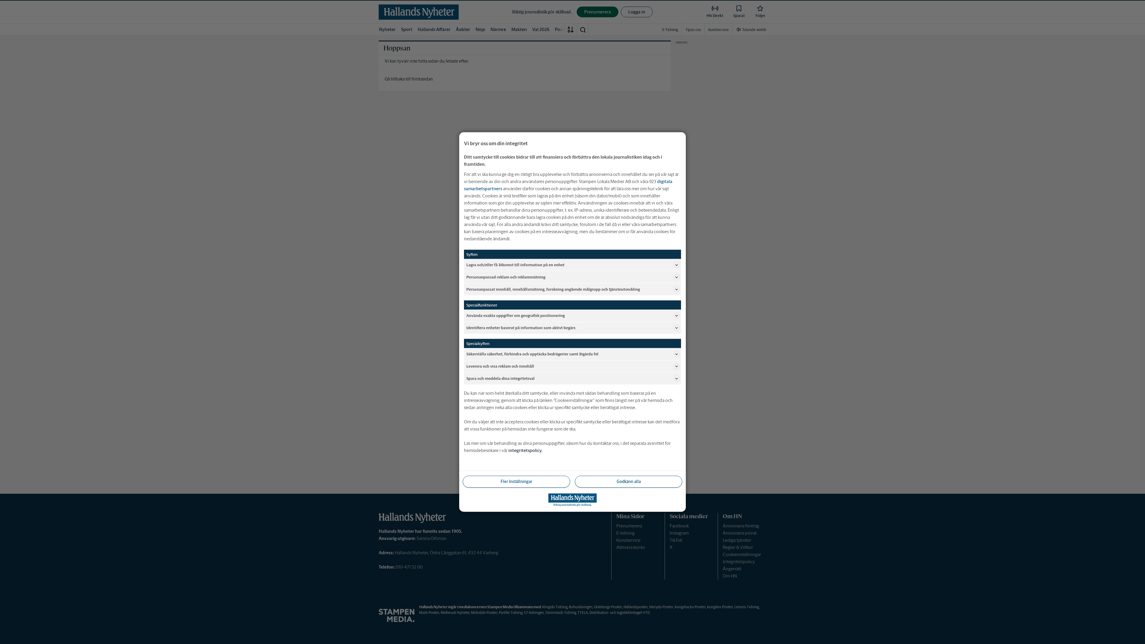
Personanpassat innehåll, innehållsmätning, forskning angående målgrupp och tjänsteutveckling (553, 289)
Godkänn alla (629, 481)
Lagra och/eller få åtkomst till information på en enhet (515, 264)
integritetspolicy (525, 450)
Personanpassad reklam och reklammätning (505, 276)
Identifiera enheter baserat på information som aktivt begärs (520, 327)
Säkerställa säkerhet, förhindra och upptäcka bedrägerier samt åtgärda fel (532, 353)
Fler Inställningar (516, 481)
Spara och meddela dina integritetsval (500, 378)
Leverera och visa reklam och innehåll (500, 366)
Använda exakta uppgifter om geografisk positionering (515, 315)
